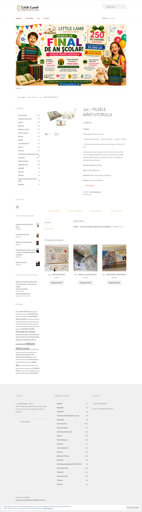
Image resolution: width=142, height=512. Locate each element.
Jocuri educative (32, 97)
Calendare (21, 157)
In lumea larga (32, 359)
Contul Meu (29, 18)
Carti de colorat (23, 133)
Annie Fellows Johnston (22, 314)
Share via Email (116, 211)
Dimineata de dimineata (23, 339)
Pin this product (95, 211)
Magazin (19, 18)
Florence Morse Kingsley (23, 354)
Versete (20, 147)
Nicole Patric (28, 368)
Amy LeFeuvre (25, 311)
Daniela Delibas (34, 337)
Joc (90, 194)
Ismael (33, 362)
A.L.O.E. (18, 311)
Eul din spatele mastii (31, 352)
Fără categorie (62, 440)
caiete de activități (27, 329)
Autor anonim (21, 319)
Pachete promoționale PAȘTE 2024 (69, 464)
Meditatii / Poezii (23, 129)
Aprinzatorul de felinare (22, 316)
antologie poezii (33, 314)
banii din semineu (32, 326)
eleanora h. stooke (20, 352)
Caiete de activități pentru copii (28, 154)
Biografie (21, 184)
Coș (38, 18)
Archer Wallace (33, 316)
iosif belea (28, 362)
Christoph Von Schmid (25, 331)
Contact (46, 18)
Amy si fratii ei (33, 311)
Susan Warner (34, 373)
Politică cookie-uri (48, 508)
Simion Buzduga (26, 373)
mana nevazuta (23, 365)
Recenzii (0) (49, 229)
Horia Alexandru (26, 357)
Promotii (21, 150)
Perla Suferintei (23, 161)
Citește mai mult (56, 283)
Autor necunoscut (30, 319)
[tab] (57, 223)
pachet (18, 370)
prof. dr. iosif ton (24, 370)
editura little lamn (34, 349)
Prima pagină (22, 97)
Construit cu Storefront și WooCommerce (30, 500)
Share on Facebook (75, 211)
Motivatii (21, 126)
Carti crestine (22, 115)
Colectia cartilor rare (25, 119)
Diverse (20, 122)
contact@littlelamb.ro (23, 294)
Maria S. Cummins (20, 368)
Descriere (48, 222)
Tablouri (21, 175)
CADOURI (21, 168)
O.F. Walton (35, 368)
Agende (20, 140)
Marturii (20, 136)
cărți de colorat (25, 337)
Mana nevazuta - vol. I (32, 365)
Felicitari (21, 172)
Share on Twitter (55, 211)
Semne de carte (23, 164)
